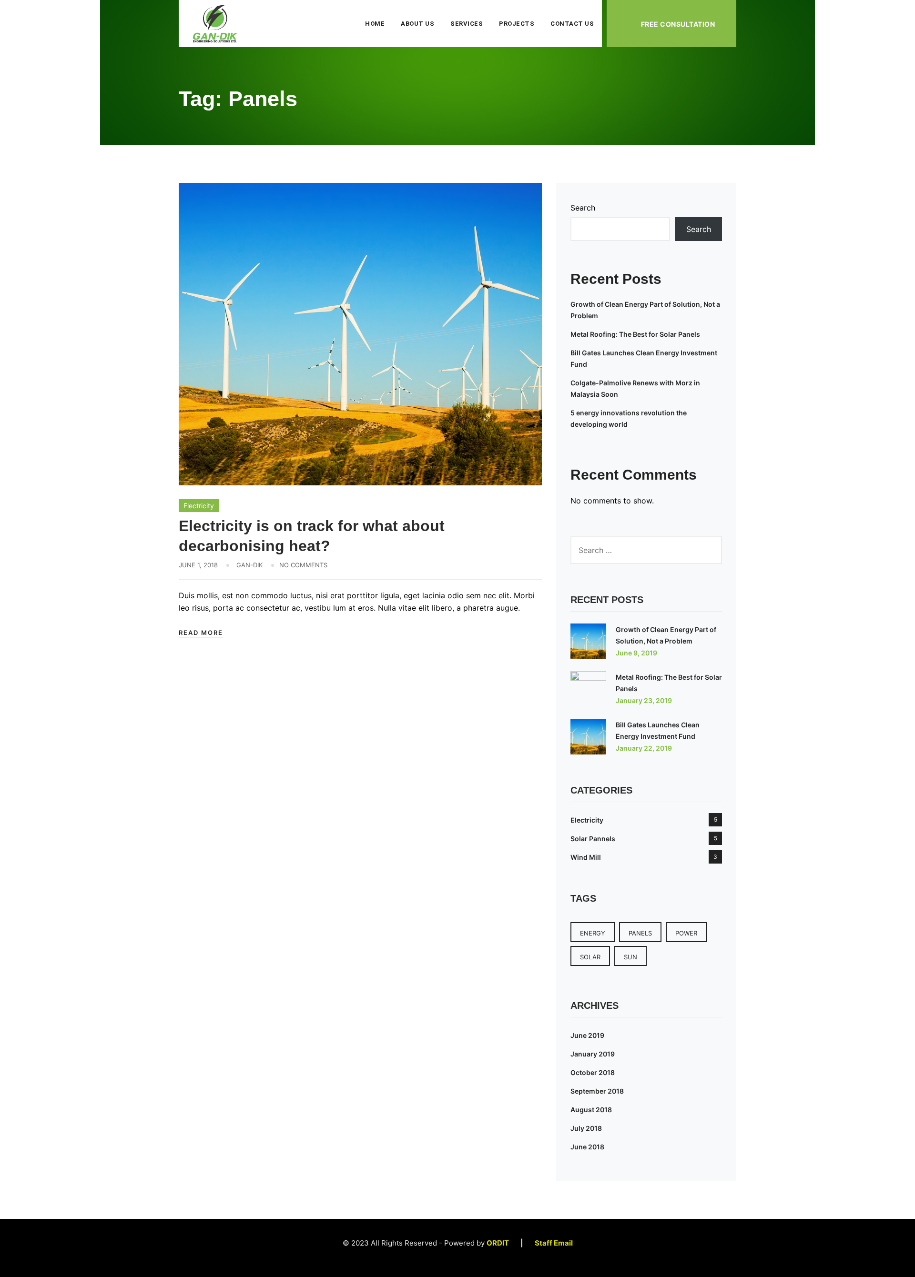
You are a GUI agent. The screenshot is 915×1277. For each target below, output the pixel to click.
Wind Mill (585, 857)
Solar (590, 957)
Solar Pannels (592, 839)
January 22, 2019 (644, 748)
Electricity (198, 506)
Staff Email (549, 1242)
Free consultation (678, 24)
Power (686, 933)
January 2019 (592, 1054)
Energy (592, 933)
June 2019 (587, 1035)
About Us (417, 23)
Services (466, 23)
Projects (516, 23)
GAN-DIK (249, 565)
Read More (201, 632)
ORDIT (498, 1242)
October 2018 (592, 1072)
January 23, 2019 (644, 700)
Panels (640, 933)
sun (630, 957)
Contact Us (572, 23)
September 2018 (597, 1091)
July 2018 (586, 1128)
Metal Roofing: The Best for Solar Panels (635, 334)
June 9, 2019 (636, 653)
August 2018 (591, 1110)
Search (582, 207)
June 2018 (587, 1147)
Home (375, 23)
